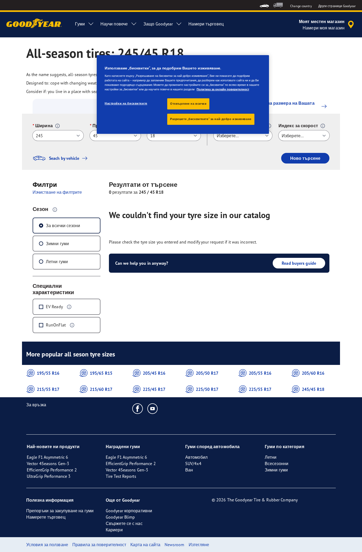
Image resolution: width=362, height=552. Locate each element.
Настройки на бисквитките (126, 103)
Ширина (44, 125)
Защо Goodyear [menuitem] (158, 24)
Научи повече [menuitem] (114, 24)
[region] (183, 94)
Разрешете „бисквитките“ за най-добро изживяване (210, 119)
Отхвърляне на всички (188, 103)
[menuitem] (264, 5)
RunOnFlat (56, 325)
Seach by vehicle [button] (64, 158)
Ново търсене (305, 158)
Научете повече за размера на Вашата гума (274, 106)
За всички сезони (63, 225)
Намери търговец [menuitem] (206, 24)
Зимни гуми (57, 243)
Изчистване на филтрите (57, 192)
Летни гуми (57, 261)
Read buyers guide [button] (299, 263)
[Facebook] (137, 408)
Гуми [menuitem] (80, 24)
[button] (57, 126)
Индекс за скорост (298, 125)
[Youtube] (152, 408)
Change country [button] (301, 6)
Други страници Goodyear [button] (337, 6)
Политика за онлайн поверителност (223, 89)
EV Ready (54, 306)
